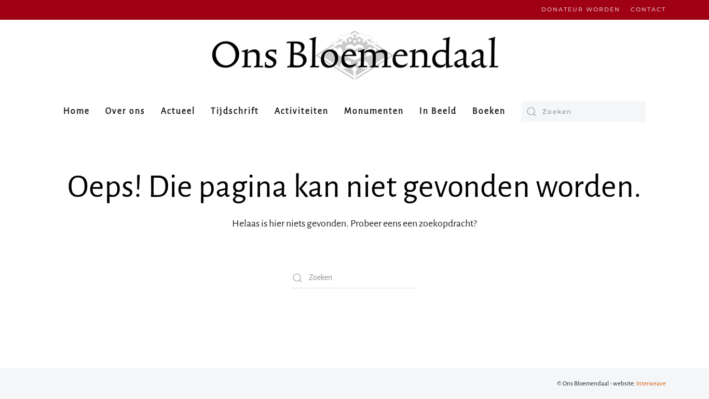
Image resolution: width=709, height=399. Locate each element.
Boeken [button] (489, 111)
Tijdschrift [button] (235, 111)
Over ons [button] (125, 111)
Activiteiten (302, 111)
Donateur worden (580, 9)
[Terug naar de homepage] (354, 55)
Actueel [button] (178, 111)
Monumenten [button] (374, 111)
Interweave (651, 383)
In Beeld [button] (438, 111)
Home (76, 111)
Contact (648, 9)
